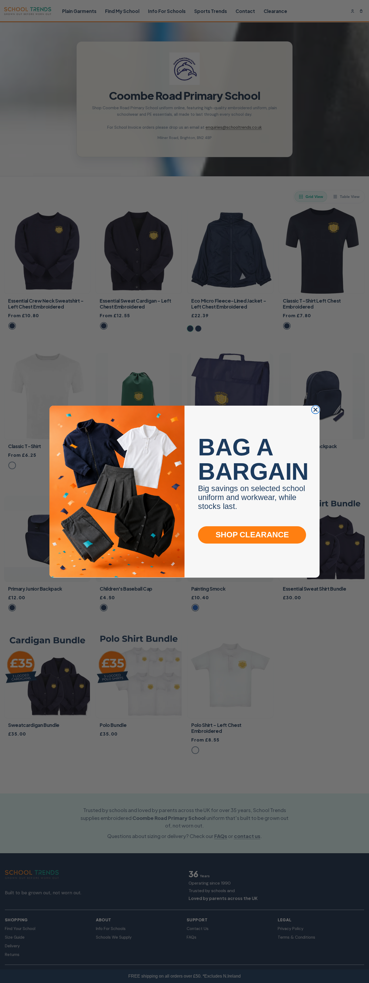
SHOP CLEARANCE (252, 534)
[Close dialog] (315, 410)
